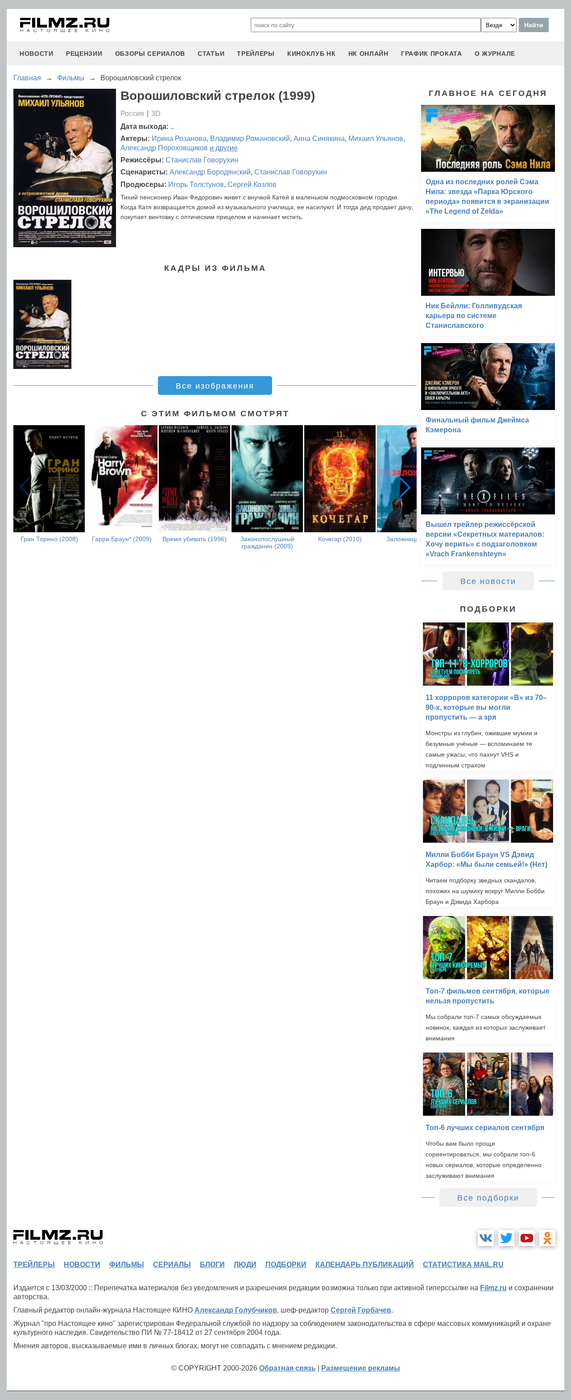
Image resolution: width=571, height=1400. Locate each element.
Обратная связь (287, 1368)
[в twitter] (506, 1238)
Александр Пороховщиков (164, 148)
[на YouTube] (527, 1238)
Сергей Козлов (252, 184)
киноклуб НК (311, 53)
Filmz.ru (493, 1288)
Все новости (488, 581)
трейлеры (256, 53)
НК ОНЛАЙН (368, 53)
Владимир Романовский (250, 138)
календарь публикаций (364, 1264)
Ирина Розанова (179, 138)
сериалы (172, 1264)
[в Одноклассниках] (547, 1238)
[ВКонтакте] (486, 1238)
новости (37, 53)
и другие (224, 148)
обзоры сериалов (150, 53)
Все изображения (215, 385)
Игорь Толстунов (196, 184)
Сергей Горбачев (361, 1310)
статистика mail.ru (463, 1264)
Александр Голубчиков (235, 1310)
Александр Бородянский (210, 172)
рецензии (84, 53)
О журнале (495, 53)
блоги (212, 1264)
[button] (405, 487)
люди (245, 1264)
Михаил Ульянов (375, 138)
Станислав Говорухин (202, 160)
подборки (285, 1264)
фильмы (126, 1264)
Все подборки (488, 1197)
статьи (211, 53)
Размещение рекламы (360, 1368)
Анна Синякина (319, 138)
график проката (431, 53)
